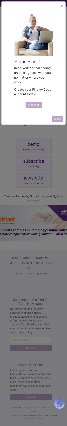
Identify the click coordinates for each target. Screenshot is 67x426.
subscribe (34, 104)
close (57, 118)
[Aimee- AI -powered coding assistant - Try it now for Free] (59, 403)
